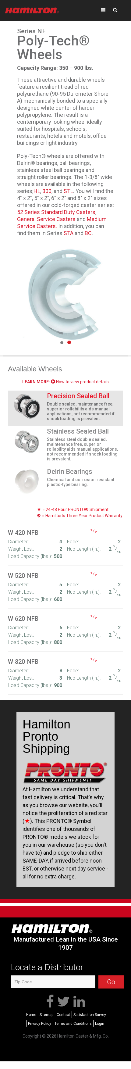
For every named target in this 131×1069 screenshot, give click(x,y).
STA (68, 233)
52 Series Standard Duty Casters (56, 212)
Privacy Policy (39, 1023)
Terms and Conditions (73, 1023)
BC (88, 233)
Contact (63, 1015)
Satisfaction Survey (89, 1015)
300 (46, 191)
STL (68, 191)
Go (111, 982)
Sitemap (46, 1015)
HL (37, 191)
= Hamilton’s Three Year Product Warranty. (82, 515)
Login (99, 1023)
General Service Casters (46, 219)
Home (31, 1015)
